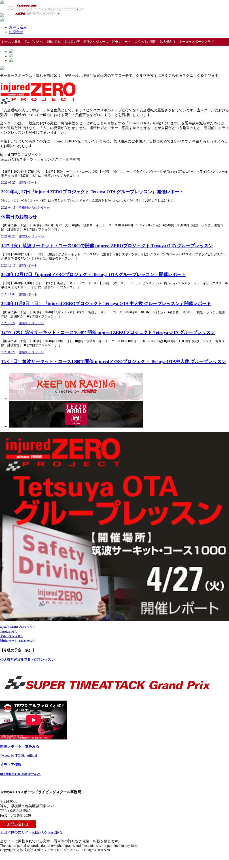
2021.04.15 (8, 207)
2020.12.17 (8, 265)
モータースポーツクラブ (196, 41)
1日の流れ (54, 41)
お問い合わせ (18, 824)
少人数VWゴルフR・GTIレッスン (27, 659)
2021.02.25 (8, 236)
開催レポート (121, 41)
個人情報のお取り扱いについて (20, 774)
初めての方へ (33, 41)
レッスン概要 (11, 41)
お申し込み (18, 27)
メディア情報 (10, 765)
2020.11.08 (8, 294)
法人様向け (168, 41)
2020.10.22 (8, 323)
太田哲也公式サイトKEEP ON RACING (31, 832)
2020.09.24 (8, 352)
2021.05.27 (8, 182)
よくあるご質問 (145, 41)
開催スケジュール (95, 41)
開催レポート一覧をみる (19, 746)
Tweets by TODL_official (18, 755)
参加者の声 (72, 41)
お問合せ (16, 32)
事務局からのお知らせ (34, 207)
